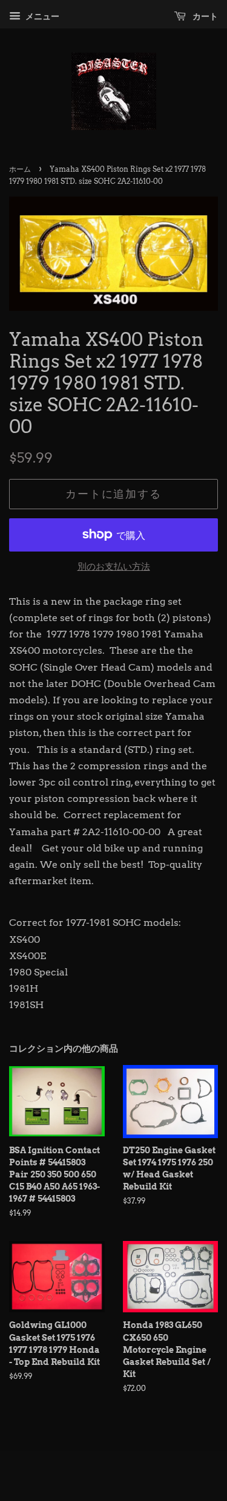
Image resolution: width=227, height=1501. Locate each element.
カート (204, 16)
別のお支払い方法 (113, 566)
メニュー (41, 16)
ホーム (20, 169)
